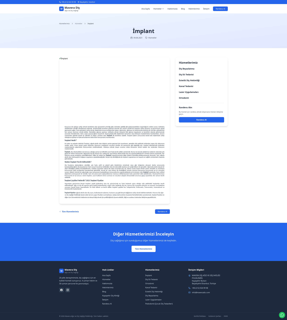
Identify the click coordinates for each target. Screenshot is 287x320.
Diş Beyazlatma (186, 68)
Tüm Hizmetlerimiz (143, 249)
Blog (183, 9)
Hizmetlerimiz (64, 23)
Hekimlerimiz (194, 9)
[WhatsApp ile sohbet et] (282, 315)
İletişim (206, 9)
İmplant (148, 275)
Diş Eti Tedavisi (186, 74)
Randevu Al (220, 9)
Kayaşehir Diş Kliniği (110, 295)
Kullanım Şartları (215, 316)
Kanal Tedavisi (186, 86)
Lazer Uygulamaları (189, 92)
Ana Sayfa (145, 9)
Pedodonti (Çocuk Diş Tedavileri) (159, 303)
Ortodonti (184, 98)
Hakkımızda (172, 9)
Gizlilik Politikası (200, 316)
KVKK (226, 316)
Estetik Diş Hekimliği (189, 80)
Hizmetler (106, 279)
